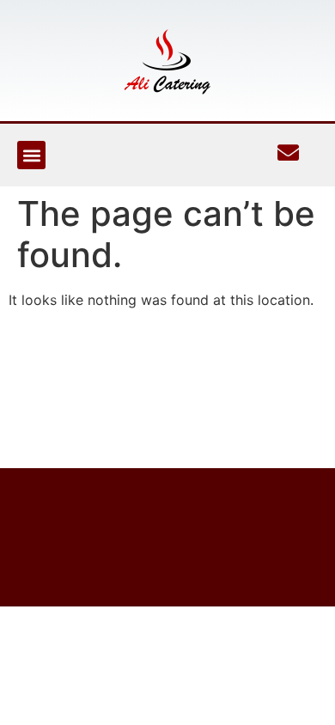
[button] (31, 155)
